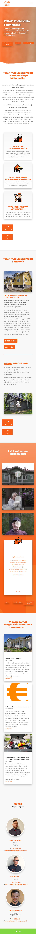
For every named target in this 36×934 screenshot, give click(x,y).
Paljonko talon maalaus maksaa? (18, 707)
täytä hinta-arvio (7, 44)
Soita (18, 43)
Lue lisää (7, 237)
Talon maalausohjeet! (13, 658)
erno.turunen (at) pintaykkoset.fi (16, 850)
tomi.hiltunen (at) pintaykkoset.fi (16, 884)
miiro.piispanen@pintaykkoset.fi (16, 921)
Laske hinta (10, 341)
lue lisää (8, 678)
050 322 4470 (16, 882)
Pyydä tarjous (28, 43)
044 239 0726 (16, 848)
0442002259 (15, 919)
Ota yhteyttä (8, 227)
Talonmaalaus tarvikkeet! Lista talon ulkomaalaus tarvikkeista (17, 758)
